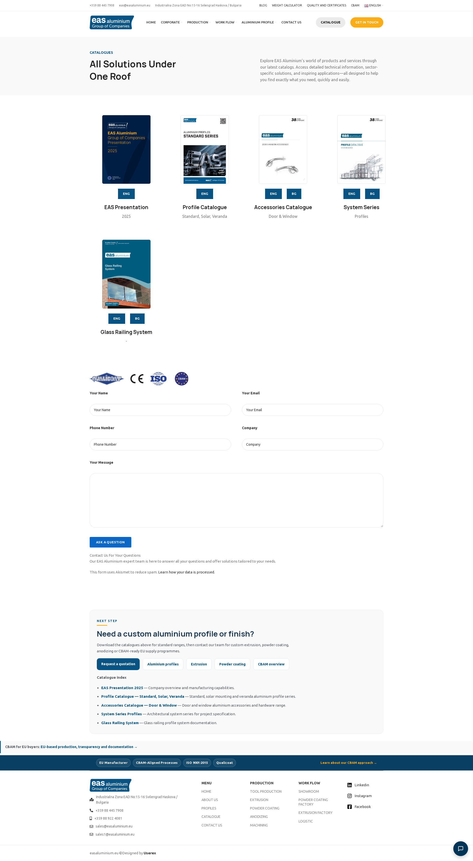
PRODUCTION (261, 783)
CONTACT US (212, 825)
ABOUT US (210, 800)
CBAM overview (271, 664)
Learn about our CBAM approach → (349, 762)
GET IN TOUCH (366, 22)
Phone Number (102, 428)
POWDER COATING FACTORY (313, 802)
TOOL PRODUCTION (266, 791)
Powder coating (232, 664)
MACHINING (259, 825)
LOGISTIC (306, 821)
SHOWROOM (309, 791)
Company (249, 428)
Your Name (99, 393)
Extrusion (199, 664)
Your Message (101, 462)
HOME (206, 791)
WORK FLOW (309, 783)
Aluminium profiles (163, 664)
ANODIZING (259, 817)
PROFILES (209, 808)
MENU (207, 783)
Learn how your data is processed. (186, 572)
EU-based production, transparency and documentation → (89, 747)
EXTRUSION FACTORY (316, 813)
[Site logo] (112, 22)
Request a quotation (118, 664)
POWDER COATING (264, 808)
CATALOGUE (330, 22)
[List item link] (139, 799)
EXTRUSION (259, 800)
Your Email (251, 393)
